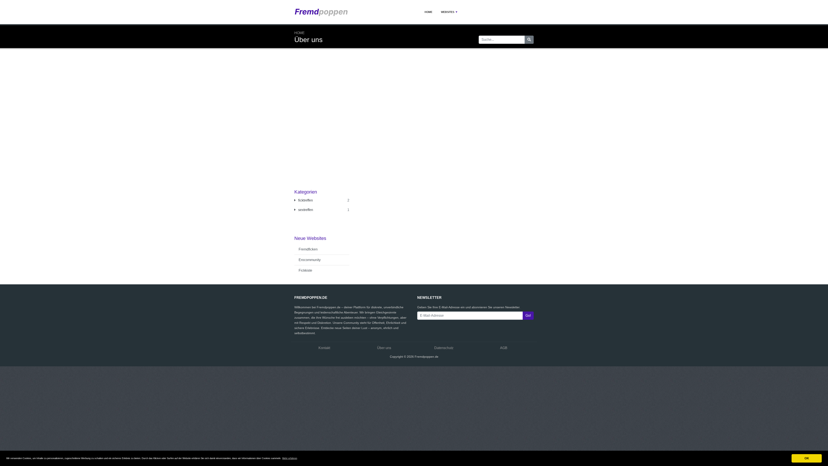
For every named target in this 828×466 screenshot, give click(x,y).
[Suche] (529, 40)
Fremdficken (308, 249)
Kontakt (324, 348)
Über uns (384, 348)
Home (428, 12)
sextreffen (305, 210)
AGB (503, 348)
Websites (447, 12)
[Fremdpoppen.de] (321, 12)
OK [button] (806, 458)
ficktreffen (305, 200)
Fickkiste (305, 270)
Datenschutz (443, 348)
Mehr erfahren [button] (289, 458)
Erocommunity (310, 260)
